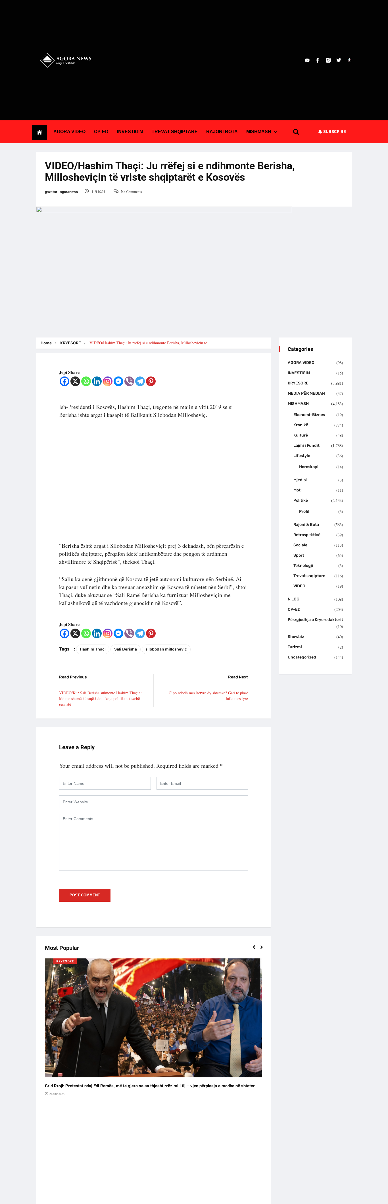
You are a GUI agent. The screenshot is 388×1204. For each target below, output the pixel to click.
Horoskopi (308, 466)
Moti (297, 490)
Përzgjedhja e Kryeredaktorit (315, 619)
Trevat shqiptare (309, 575)
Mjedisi (300, 480)
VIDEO (299, 586)
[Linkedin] (97, 381)
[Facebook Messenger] (118, 381)
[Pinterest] (151, 381)
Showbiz (296, 636)
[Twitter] (338, 60)
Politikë (300, 500)
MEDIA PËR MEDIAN (306, 393)
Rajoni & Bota (306, 524)
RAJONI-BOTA (222, 131)
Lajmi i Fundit (306, 445)
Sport (298, 555)
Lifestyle (301, 455)
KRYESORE (70, 343)
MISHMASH (258, 131)
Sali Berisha (125, 649)
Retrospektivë (306, 534)
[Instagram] (107, 381)
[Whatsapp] (86, 381)
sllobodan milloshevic (166, 649)
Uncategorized (302, 657)
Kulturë (300, 435)
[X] (75, 381)
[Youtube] (307, 60)
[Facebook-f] (317, 60)
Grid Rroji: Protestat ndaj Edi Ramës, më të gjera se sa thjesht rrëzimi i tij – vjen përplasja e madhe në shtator (150, 1085)
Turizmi (295, 647)
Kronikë (300, 425)
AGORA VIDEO (69, 131)
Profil (304, 511)
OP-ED (101, 131)
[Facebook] (64, 381)
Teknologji (303, 565)
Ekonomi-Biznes (309, 414)
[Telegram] (140, 381)
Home (46, 343)
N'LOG (293, 599)
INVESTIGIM (130, 131)
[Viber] (129, 381)
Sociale (300, 545)
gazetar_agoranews (61, 192)
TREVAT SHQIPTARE (175, 131)
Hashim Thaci (93, 649)
